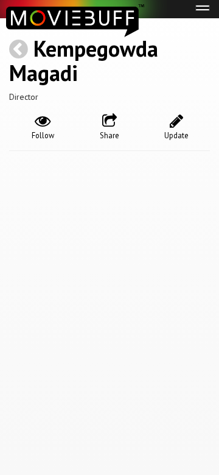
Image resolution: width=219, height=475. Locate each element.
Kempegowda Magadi (83, 60)
